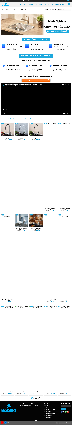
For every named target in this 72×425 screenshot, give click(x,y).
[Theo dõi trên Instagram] (68, 0)
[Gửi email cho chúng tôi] (70, 0)
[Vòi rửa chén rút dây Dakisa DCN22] (21, 129)
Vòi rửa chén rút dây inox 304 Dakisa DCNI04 (50, 300)
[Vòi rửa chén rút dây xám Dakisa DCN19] (36, 129)
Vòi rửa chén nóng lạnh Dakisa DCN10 (50, 392)
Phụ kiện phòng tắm (28, 4)
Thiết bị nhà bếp (39, 4)
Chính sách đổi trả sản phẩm (49, 409)
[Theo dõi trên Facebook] (67, 0)
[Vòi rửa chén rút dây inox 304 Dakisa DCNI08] (64, 256)
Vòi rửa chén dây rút (5, 118)
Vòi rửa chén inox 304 (14, 118)
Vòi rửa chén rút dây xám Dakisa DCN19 (36, 138)
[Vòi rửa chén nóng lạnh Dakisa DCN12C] (21, 348)
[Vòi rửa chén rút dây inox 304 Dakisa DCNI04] (50, 256)
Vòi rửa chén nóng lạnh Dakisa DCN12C (21, 392)
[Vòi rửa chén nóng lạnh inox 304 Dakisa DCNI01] (64, 348)
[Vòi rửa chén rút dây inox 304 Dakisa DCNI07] (36, 220)
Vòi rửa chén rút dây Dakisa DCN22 (22, 138)
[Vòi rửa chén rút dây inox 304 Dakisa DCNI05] (21, 220)
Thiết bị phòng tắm (16, 4)
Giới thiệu (46, 405)
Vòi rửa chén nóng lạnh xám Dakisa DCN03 (36, 392)
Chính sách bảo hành (48, 415)
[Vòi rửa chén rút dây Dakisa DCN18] (64, 165)
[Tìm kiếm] (69, 4)
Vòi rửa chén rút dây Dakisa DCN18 (65, 209)
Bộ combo (47, 4)
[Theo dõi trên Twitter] (69, 0)
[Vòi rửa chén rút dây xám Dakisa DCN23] (7, 129)
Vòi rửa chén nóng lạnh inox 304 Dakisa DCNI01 (64, 392)
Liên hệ (45, 407)
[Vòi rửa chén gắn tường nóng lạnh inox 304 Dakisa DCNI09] (7, 348)
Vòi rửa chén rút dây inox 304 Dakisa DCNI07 (36, 229)
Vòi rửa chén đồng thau (24, 118)
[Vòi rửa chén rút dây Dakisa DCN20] (50, 165)
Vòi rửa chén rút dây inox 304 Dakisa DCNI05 (21, 229)
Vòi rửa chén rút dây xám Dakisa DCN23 (7, 138)
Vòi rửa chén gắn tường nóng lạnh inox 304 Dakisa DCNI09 (7, 392)
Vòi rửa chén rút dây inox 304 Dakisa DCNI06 (7, 300)
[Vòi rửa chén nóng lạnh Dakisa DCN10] (50, 348)
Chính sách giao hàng (48, 417)
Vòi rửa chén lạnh (33, 118)
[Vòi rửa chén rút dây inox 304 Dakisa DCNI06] (7, 256)
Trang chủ (4, 9)
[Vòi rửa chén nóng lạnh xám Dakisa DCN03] (36, 348)
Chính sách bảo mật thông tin (49, 413)
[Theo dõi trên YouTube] (68, 412)
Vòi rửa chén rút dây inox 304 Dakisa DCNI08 (64, 300)
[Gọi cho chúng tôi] (66, 412)
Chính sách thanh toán (48, 411)
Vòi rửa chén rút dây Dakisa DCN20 (50, 209)
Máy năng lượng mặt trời (58, 4)
